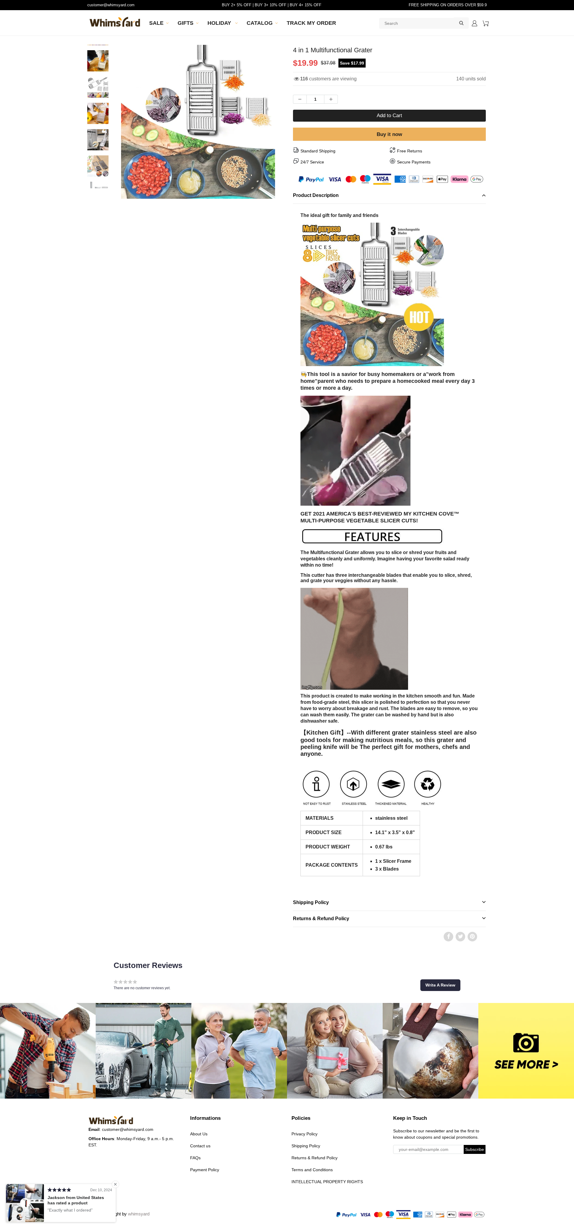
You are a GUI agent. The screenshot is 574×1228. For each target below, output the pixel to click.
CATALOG (260, 23)
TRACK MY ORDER (311, 23)
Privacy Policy (304, 1133)
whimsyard (138, 1213)
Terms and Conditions (312, 1169)
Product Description (316, 195)
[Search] (461, 22)
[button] (440, 985)
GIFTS (185, 23)
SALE (156, 23)
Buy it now (389, 134)
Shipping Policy (311, 902)
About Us (198, 1133)
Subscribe (474, 1149)
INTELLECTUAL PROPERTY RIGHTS (327, 1181)
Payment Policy (204, 1169)
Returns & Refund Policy (321, 918)
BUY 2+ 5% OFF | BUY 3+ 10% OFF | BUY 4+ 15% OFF (271, 5)
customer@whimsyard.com (111, 5)
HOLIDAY (220, 23)
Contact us (200, 1145)
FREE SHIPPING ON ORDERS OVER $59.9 (448, 5)
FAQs (195, 1157)
